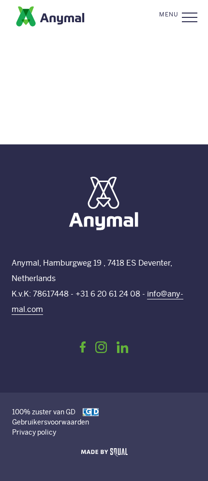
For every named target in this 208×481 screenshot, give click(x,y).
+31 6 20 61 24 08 (107, 293)
